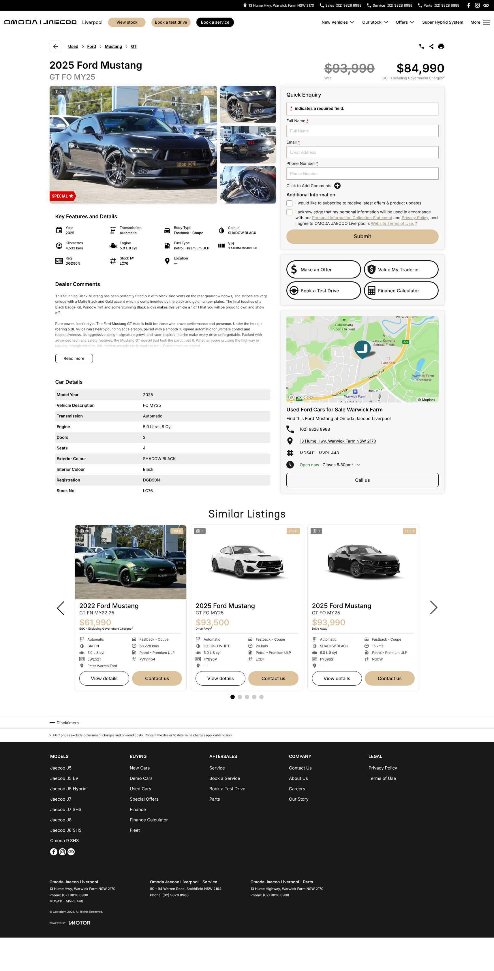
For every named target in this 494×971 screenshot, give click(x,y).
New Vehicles (335, 22)
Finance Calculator (149, 820)
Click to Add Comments (308, 185)
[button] (163, 145)
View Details (104, 678)
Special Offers (144, 799)
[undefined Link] (486, 5)
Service (217, 768)
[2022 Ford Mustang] (130, 562)
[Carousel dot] (232, 697)
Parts (214, 799)
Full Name (297, 120)
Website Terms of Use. (392, 223)
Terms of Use (382, 778)
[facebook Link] (468, 5)
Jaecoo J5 (61, 768)
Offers (402, 22)
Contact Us (157, 678)
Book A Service (215, 22)
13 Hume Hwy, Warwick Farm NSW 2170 (338, 441)
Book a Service (224, 778)
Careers (297, 788)
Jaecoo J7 (61, 799)
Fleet (135, 830)
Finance (138, 809)
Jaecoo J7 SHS (65, 809)
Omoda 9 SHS (64, 840)
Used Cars (140, 788)
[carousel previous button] (61, 607)
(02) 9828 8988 (315, 429)
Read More (74, 358)
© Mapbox (426, 400)
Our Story (299, 799)
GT (133, 46)
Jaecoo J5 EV (64, 778)
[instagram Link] (477, 5)
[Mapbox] (302, 397)
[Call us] (421, 46)
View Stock (126, 22)
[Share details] (431, 46)
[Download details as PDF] (441, 46)
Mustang (113, 46)
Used (73, 46)
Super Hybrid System (442, 22)
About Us (298, 778)
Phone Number (302, 163)
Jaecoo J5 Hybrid (68, 788)
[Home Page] (40, 22)
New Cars (140, 768)
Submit (362, 237)
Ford (91, 46)
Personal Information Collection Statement (352, 217)
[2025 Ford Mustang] (247, 562)
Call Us (362, 480)
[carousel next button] (433, 607)
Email (293, 142)
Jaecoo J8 (61, 820)
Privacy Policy (415, 217)
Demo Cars (141, 778)
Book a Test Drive (171, 22)
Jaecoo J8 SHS (66, 830)
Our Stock (371, 22)
